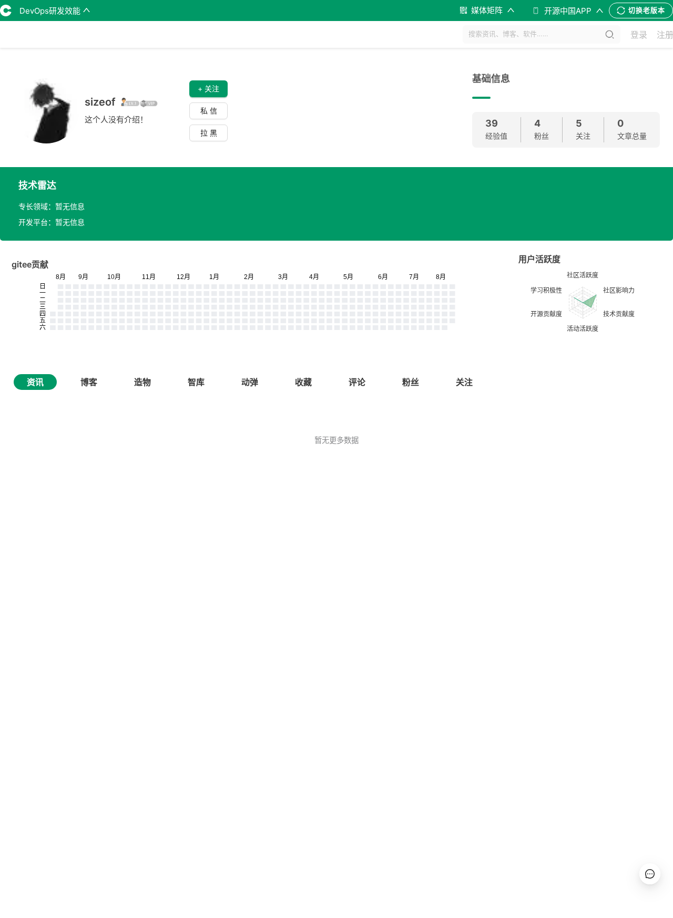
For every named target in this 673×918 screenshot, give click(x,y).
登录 (638, 34)
